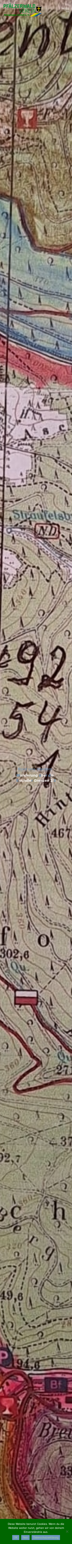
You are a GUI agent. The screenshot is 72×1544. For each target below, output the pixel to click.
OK (16, 1537)
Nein (25, 1537)
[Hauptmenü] (65, 10)
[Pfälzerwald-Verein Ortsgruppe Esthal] (22, 10)
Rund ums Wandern (35, 769)
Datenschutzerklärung (45, 1537)
